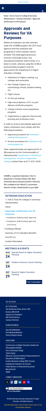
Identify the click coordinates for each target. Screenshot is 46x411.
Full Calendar (34, 282)
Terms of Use (37, 405)
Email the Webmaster (11, 405)
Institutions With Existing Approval (21, 221)
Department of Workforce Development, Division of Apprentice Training (22, 158)
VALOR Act (10, 237)
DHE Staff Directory (13, 317)
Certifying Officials (13, 228)
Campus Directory (12, 320)
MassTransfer (11, 369)
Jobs (20, 405)
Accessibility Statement (23, 407)
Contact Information (13, 241)
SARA (8, 372)
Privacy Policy (27, 405)
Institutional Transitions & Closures (18, 364)
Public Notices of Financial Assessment (20, 367)
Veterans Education (23, 19)
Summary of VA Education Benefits (20, 233)
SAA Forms (11, 224)
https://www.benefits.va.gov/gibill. (25, 187)
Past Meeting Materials (14, 332)
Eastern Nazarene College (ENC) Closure (20, 361)
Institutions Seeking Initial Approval (21, 217)
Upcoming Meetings (13, 330)
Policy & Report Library (14, 335)
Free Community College (14, 350)
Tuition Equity (10, 353)
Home (6, 16)
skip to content (23, 2)
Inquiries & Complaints (14, 315)
